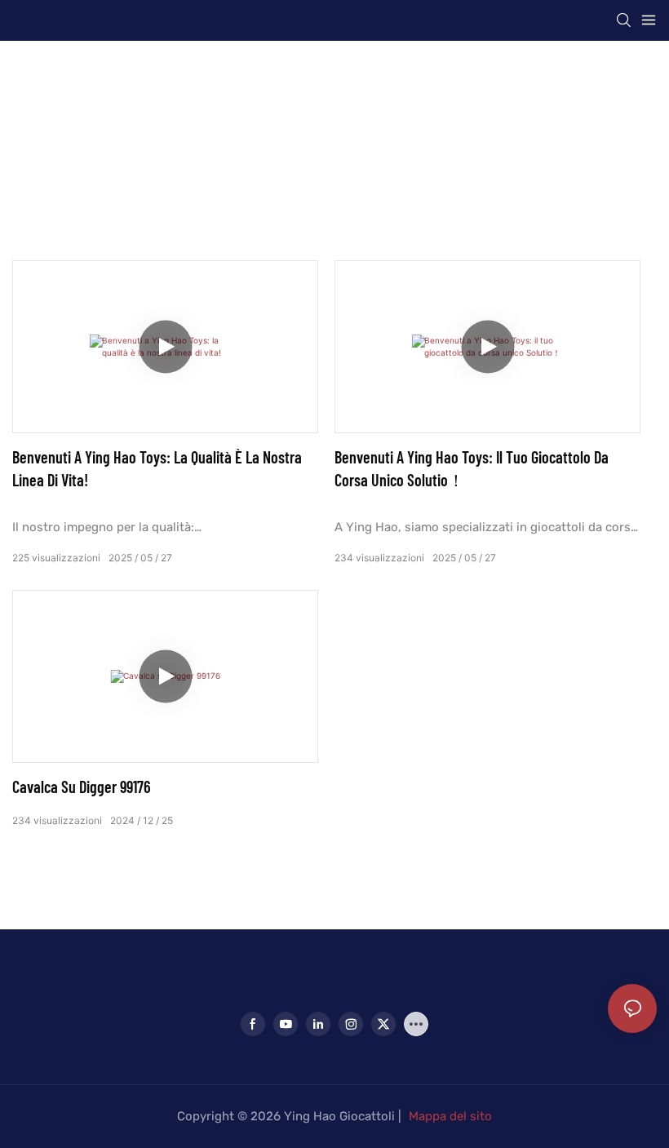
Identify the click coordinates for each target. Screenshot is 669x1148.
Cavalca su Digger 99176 (81, 786)
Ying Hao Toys (275, 138)
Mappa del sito (450, 1116)
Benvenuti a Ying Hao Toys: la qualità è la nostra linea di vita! (157, 468)
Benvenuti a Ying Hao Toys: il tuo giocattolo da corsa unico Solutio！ (471, 468)
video (416, 138)
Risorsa (358, 138)
